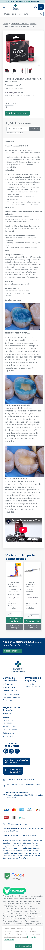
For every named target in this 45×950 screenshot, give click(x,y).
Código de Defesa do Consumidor (11, 699)
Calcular (34, 129)
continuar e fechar (23, 946)
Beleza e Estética (10, 730)
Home (5, 24)
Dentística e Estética (19, 24)
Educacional (8, 736)
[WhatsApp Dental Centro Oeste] (6, 751)
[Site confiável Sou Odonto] (14, 890)
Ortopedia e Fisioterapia (8, 721)
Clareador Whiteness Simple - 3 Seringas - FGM (32, 584)
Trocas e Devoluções (11, 694)
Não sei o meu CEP (14, 133)
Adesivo (33, 24)
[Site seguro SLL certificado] (14, 876)
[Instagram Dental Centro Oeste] (11, 751)
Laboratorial (8, 717)
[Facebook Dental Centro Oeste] (17, 751)
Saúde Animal (8, 733)
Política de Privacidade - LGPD (33, 685)
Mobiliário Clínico (10, 726)
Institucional (8, 684)
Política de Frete (9, 687)
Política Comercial (10, 691)
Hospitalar (7, 713)
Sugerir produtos (12, 651)
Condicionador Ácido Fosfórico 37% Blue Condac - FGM (14, 584)
